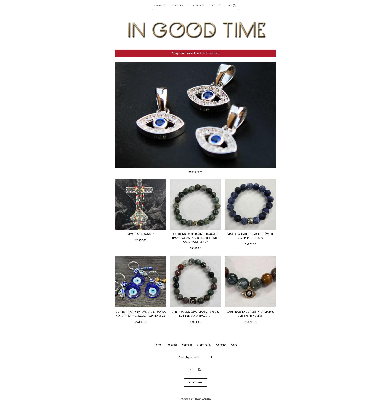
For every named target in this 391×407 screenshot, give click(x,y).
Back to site (195, 382)
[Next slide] (271, 115)
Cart (234, 345)
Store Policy (196, 5)
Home (158, 345)
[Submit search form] (211, 357)
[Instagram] (191, 369)
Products (160, 5)
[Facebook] (200, 369)
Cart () (231, 5)
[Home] (195, 29)
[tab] (190, 172)
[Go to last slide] (119, 115)
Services (177, 5)
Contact (215, 5)
